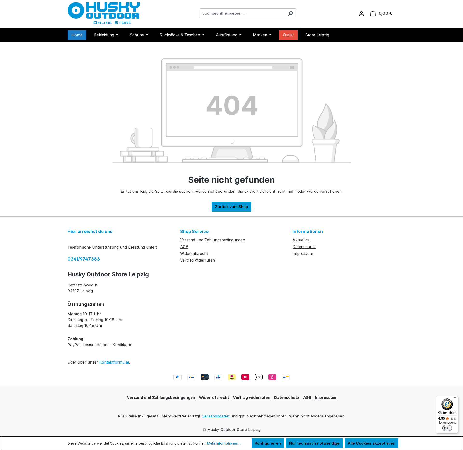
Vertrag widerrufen (197, 260)
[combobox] (242, 13)
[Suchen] (290, 13)
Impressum (303, 253)
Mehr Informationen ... (224, 443)
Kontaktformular (114, 362)
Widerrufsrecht (194, 253)
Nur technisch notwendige (314, 443)
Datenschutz (304, 246)
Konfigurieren (268, 443)
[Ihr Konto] (361, 13)
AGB (184, 246)
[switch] (447, 428)
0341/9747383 (84, 259)
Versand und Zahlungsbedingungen (212, 240)
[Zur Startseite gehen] (104, 13)
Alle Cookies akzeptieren (371, 443)
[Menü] (455, 399)
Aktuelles (301, 240)
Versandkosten (215, 416)
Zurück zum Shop (231, 206)
